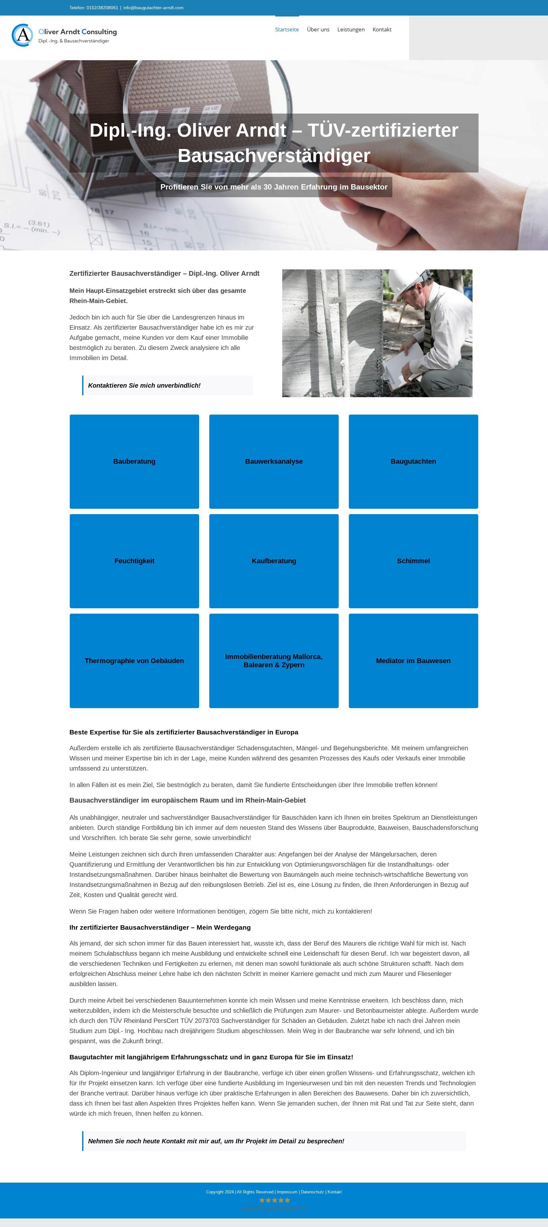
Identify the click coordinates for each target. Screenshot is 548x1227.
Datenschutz (312, 1192)
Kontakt (335, 1192)
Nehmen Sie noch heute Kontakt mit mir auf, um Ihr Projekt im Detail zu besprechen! (216, 1141)
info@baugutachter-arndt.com (153, 7)
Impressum (287, 1192)
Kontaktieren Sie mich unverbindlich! (145, 385)
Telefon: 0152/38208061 (93, 7)
